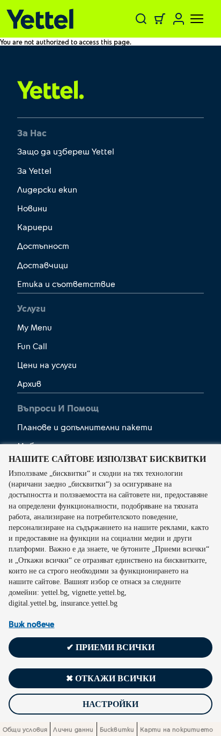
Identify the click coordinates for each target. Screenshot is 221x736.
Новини (32, 208)
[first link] (50, 89)
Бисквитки (117, 729)
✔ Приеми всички (110, 647)
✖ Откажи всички (111, 678)
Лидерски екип (47, 189)
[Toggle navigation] (190, 18)
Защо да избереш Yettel (65, 151)
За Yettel (34, 170)
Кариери (35, 227)
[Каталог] (43, 19)
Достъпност (43, 245)
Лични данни (73, 729)
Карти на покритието (176, 729)
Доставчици (42, 265)
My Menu (34, 327)
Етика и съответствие (66, 283)
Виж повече (31, 624)
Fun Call (32, 346)
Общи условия (25, 729)
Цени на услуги (47, 364)
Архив (29, 383)
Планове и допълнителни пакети (84, 427)
